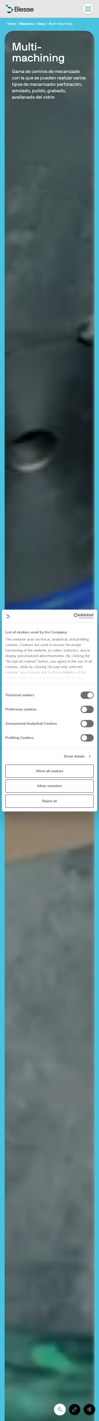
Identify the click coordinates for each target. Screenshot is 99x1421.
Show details (74, 756)
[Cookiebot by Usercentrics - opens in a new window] (73, 616)
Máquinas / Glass (32, 23)
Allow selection (49, 786)
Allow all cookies (49, 771)
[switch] (87, 709)
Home (11, 23)
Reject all (49, 801)
